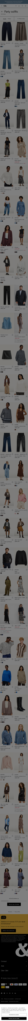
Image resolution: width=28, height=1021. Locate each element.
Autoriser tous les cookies (14, 1018)
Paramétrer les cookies (14, 1014)
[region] (14, 1012)
